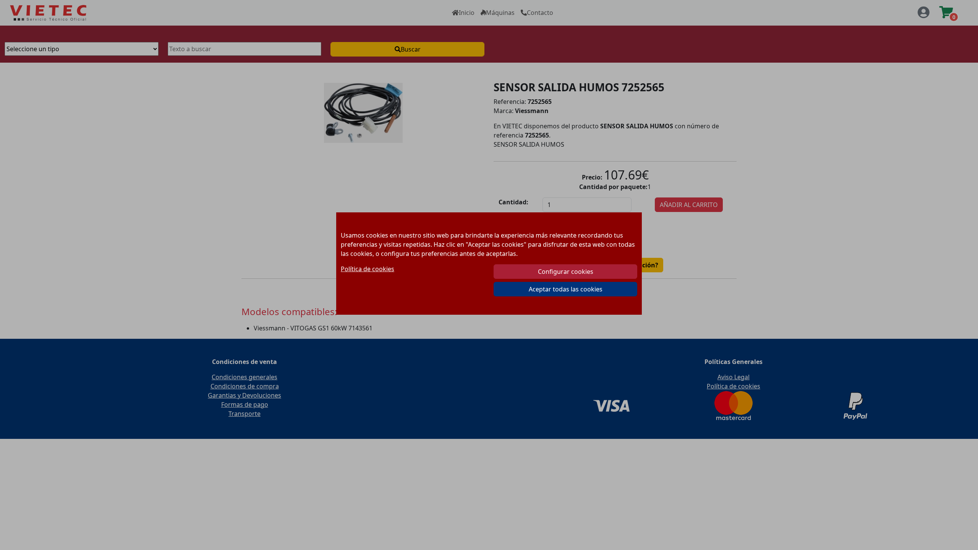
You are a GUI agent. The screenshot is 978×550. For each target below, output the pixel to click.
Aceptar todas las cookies (565, 289)
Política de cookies (367, 269)
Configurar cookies (565, 271)
